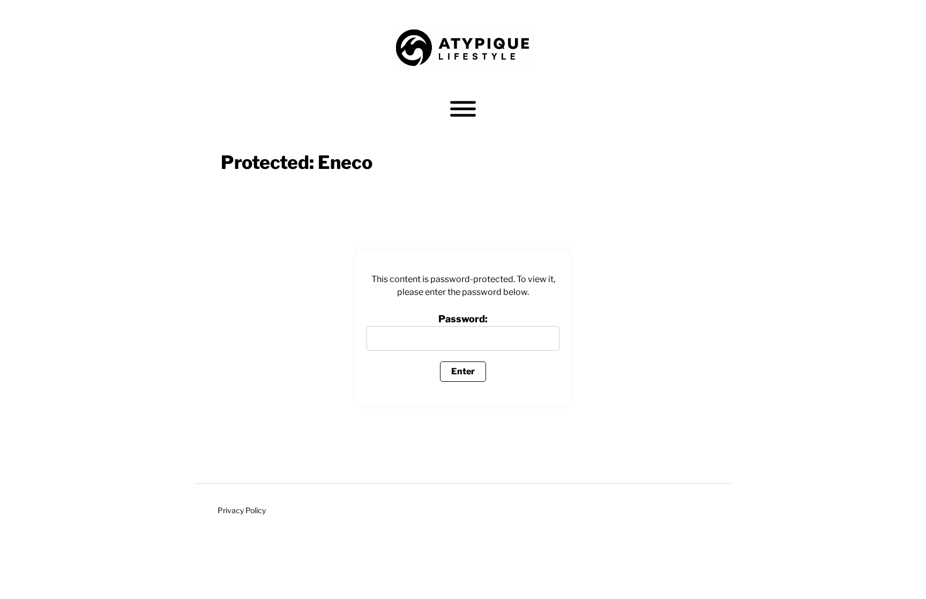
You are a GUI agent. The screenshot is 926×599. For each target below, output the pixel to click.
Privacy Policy (242, 510)
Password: (463, 318)
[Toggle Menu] (463, 109)
